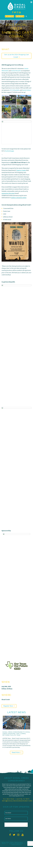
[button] (26, 16)
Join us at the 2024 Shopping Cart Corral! (16, 56)
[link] (16, 70)
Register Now (8, 706)
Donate (10, 16)
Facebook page (9, 151)
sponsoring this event (8, 193)
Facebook (12, 12)
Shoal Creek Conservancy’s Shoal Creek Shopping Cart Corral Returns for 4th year (16, 733)
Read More (16, 752)
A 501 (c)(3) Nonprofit (16, 843)
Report (20, 16)
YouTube (20, 12)
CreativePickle (17, 844)
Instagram (17, 12)
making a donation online (18, 197)
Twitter (15, 12)
